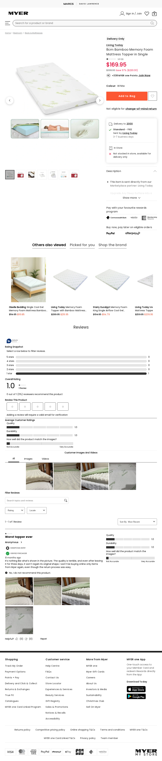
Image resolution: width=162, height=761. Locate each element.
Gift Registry (53, 701)
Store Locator (53, 683)
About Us (91, 683)
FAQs (48, 671)
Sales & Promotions (57, 706)
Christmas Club (95, 701)
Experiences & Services (59, 689)
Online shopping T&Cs (82, 729)
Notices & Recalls (55, 712)
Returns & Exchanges (17, 689)
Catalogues (12, 701)
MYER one (91, 665)
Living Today (114, 45)
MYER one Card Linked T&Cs (59, 738)
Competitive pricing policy (50, 729)
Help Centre (52, 665)
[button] (125, 133)
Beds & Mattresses (34, 33)
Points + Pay (12, 677)
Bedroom (17, 33)
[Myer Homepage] (18, 15)
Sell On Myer (93, 706)
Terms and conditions (112, 729)
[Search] (153, 23)
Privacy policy (88, 738)
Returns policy (22, 729)
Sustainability (94, 695)
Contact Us (52, 677)
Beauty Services (55, 695)
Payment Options (15, 671)
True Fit (9, 695)
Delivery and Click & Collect (21, 683)
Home (8, 33)
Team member (109, 738)
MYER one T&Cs (138, 729)
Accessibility (53, 718)
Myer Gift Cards (95, 671)
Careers (90, 677)
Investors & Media (96, 689)
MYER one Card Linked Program (23, 706)
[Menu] (7, 23)
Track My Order (14, 665)
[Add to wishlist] (152, 96)
